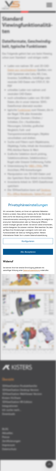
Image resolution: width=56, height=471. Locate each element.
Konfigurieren (28, 241)
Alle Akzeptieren (28, 251)
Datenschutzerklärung (31, 270)
